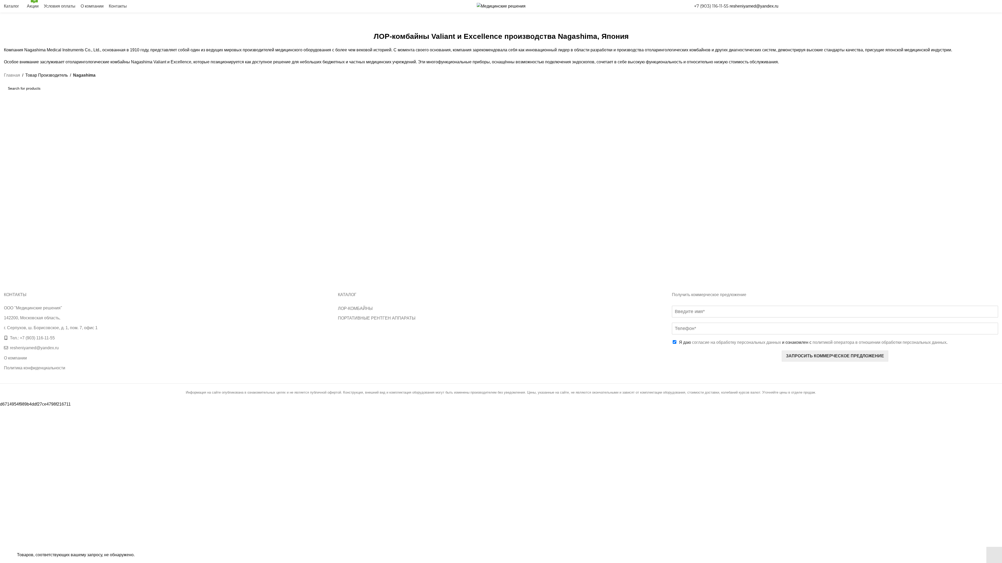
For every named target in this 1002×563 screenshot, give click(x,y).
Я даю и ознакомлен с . (813, 342)
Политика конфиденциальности (34, 368)
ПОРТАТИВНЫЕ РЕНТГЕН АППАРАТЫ (376, 318)
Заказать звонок (891, 6)
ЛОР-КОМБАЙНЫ (355, 308)
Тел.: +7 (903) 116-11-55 (32, 338)
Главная (12, 75)
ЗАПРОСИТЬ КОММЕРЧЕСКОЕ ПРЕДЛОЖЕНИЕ (835, 356)
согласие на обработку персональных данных (736, 342)
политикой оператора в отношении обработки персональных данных (879, 342)
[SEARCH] (992, 88)
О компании (15, 358)
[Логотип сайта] (501, 6)
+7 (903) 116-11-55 (712, 6)
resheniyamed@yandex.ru (754, 6)
